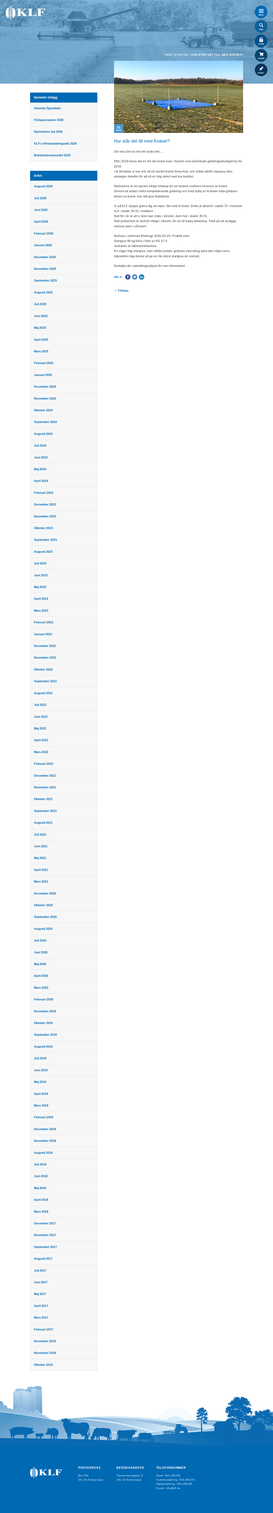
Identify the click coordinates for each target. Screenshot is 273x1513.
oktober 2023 (43, 528)
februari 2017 (43, 1329)
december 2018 (45, 1129)
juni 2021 (41, 846)
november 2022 (45, 657)
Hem (168, 54)
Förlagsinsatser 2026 (49, 120)
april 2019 (41, 1093)
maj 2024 (40, 469)
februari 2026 (43, 233)
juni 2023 (41, 575)
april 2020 (41, 975)
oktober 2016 (43, 1364)
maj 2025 (40, 327)
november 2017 (45, 1235)
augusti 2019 (43, 1046)
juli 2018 (40, 1164)
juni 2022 (41, 716)
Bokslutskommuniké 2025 (52, 155)
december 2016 (45, 1341)
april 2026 (41, 221)
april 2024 (41, 480)
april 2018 (41, 1199)
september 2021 (45, 811)
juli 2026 (40, 198)
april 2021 (41, 869)
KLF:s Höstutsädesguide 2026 (55, 143)
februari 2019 (43, 1117)
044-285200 (172, 1475)
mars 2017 (41, 1317)
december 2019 (45, 1011)
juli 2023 (40, 563)
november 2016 (45, 1352)
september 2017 (45, 1247)
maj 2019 (40, 1082)
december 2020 (45, 893)
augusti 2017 (43, 1258)
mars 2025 (41, 351)
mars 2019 (41, 1105)
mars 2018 (41, 1211)
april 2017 (41, 1305)
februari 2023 (43, 622)
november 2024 (45, 398)
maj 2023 (40, 587)
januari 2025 (43, 375)
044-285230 (184, 1483)
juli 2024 (40, 445)
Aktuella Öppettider (47, 108)
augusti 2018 (43, 1152)
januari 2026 (43, 245)
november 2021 (45, 787)
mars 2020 (41, 987)
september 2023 (45, 539)
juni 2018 (41, 1176)
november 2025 (45, 268)
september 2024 (45, 422)
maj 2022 (40, 728)
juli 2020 (40, 940)
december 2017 (45, 1223)
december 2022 (45, 645)
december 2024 (45, 386)
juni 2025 (41, 316)
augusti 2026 (43, 186)
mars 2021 (41, 881)
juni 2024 (41, 457)
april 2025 (41, 339)
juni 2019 (41, 1070)
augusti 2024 (43, 433)
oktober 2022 (43, 669)
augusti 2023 (43, 551)
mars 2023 (41, 610)
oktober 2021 (43, 799)
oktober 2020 (43, 905)
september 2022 (45, 681)
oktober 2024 (43, 410)
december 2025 (45, 257)
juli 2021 (40, 834)
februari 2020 (43, 999)
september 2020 (45, 916)
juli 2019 (40, 1058)
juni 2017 (41, 1282)
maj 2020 (40, 964)
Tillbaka (123, 290)
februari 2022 (43, 763)
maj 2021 (40, 858)
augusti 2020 (43, 928)
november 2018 (45, 1140)
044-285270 (187, 1479)
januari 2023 (43, 634)
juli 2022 (40, 704)
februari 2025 (43, 363)
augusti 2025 (43, 292)
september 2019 (45, 1034)
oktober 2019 (43, 1023)
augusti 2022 (43, 693)
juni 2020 (41, 952)
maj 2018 (40, 1188)
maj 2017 (40, 1294)
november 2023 (45, 516)
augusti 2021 (43, 822)
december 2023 (45, 504)
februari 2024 (43, 492)
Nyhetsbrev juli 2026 (48, 131)
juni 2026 (41, 209)
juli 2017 (40, 1270)
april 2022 (41, 740)
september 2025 (45, 280)
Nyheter (181, 54)
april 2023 (41, 598)
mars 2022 (41, 752)
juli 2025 (40, 304)
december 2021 (45, 775)
